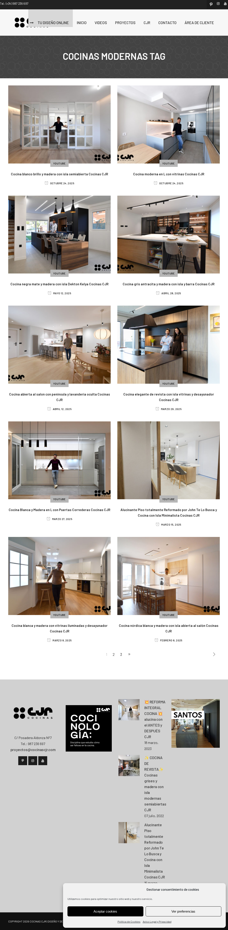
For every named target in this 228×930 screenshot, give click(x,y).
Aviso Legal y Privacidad (157, 921)
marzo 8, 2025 (62, 640)
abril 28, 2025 (171, 293)
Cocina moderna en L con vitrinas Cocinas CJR (168, 174)
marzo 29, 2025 (171, 408)
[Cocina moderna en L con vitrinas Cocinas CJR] (168, 124)
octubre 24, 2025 (61, 183)
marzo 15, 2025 (171, 524)
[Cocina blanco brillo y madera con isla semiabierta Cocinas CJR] (59, 124)
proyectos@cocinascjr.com (33, 749)
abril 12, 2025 (62, 408)
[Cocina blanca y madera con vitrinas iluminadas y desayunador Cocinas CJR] (59, 575)
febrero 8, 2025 (171, 640)
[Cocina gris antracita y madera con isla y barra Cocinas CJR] (168, 234)
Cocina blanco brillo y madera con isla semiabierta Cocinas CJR (59, 174)
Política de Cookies (129, 921)
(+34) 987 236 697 (17, 3)
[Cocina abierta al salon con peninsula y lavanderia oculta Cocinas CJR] (59, 344)
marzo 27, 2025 (61, 518)
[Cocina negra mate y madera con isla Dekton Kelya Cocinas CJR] (59, 234)
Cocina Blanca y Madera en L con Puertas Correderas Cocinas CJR (59, 510)
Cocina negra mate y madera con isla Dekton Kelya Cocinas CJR (59, 284)
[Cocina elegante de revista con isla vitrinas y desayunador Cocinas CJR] (168, 344)
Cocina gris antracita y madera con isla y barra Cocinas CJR (168, 284)
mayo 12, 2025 (62, 293)
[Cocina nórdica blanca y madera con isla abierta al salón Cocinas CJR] (168, 575)
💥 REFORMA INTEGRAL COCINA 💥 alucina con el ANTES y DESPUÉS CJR (154, 719)
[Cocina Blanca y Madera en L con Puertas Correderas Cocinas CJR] (59, 460)
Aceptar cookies (105, 911)
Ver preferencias (183, 911)
